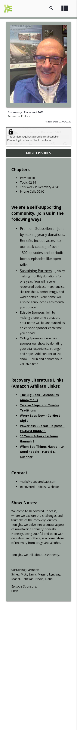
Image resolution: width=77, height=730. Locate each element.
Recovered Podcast (19, 116)
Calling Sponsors (31, 338)
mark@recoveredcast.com (38, 481)
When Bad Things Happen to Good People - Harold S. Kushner (42, 451)
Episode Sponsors (32, 312)
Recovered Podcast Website (39, 487)
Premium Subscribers (37, 228)
